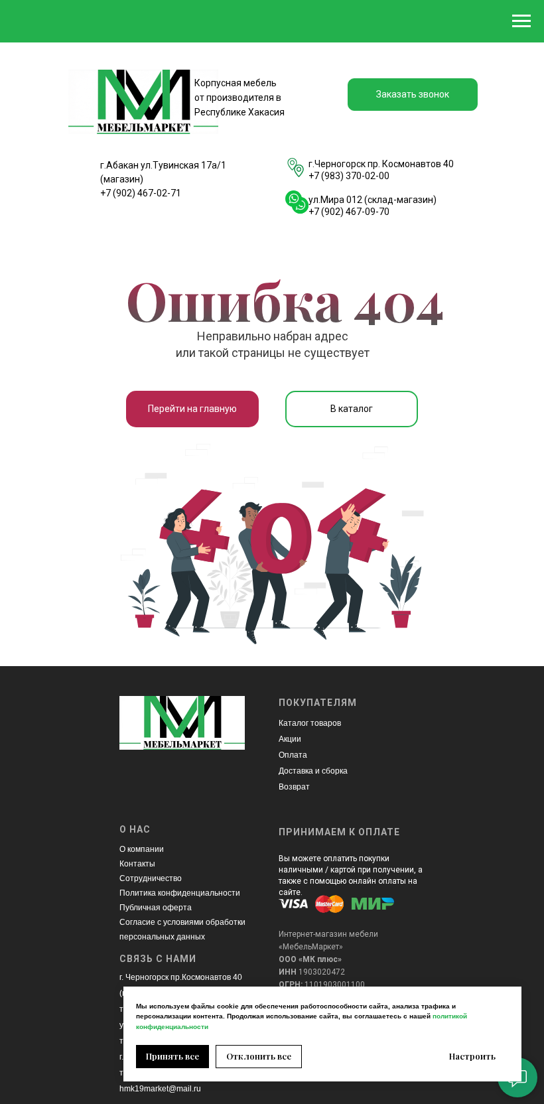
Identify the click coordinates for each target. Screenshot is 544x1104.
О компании (141, 849)
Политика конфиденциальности (179, 893)
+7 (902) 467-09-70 (348, 211)
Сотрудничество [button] (150, 878)
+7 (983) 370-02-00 (348, 176)
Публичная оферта (155, 907)
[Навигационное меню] (521, 21)
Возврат (294, 787)
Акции (290, 739)
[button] (413, 94)
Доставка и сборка (313, 771)
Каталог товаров (310, 723)
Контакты (137, 863)
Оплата (293, 755)
